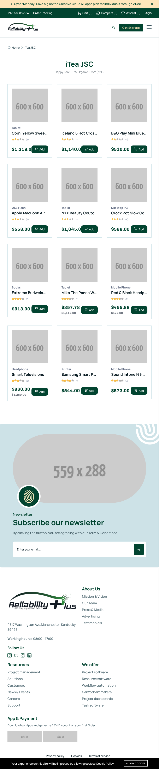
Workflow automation (99, 685)
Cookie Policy (105, 763)
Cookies (76, 756)
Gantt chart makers (97, 692)
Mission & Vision (94, 596)
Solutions (15, 678)
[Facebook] (9, 655)
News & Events (18, 692)
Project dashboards (97, 698)
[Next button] (5, 4)
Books (16, 287)
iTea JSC (30, 47)
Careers (13, 698)
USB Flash (19, 208)
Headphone (20, 369)
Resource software (96, 678)
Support (13, 705)
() (87, 13)
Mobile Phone (120, 287)
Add (42, 149)
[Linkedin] (29, 655)
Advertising (91, 616)
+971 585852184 (18, 13)
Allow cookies (135, 763)
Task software (93, 705)
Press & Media (93, 609)
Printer (66, 369)
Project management (23, 672)
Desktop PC (119, 208)
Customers (16, 685)
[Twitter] (16, 655)
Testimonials (92, 623)
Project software (95, 672)
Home (16, 47)
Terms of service (99, 756)
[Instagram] (23, 655)
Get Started (131, 28)
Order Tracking (42, 13)
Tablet (16, 128)
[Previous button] (10, 4)
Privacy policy (55, 756)
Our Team (89, 603)
